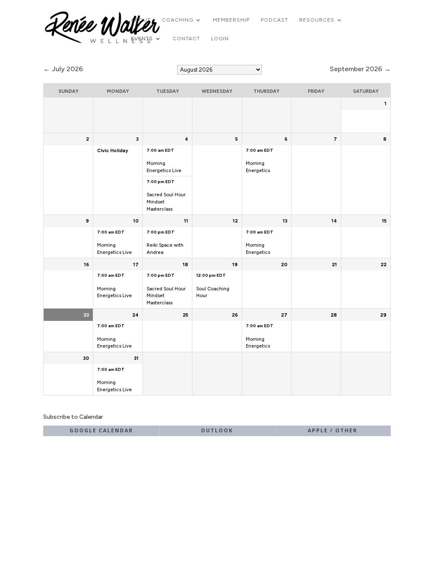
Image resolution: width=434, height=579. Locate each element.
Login (220, 39)
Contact (186, 39)
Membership (231, 20)
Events (142, 39)
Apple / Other (332, 430)
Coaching (177, 20)
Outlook (217, 430)
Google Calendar (101, 430)
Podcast (274, 20)
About (141, 20)
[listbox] (219, 70)
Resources (316, 20)
